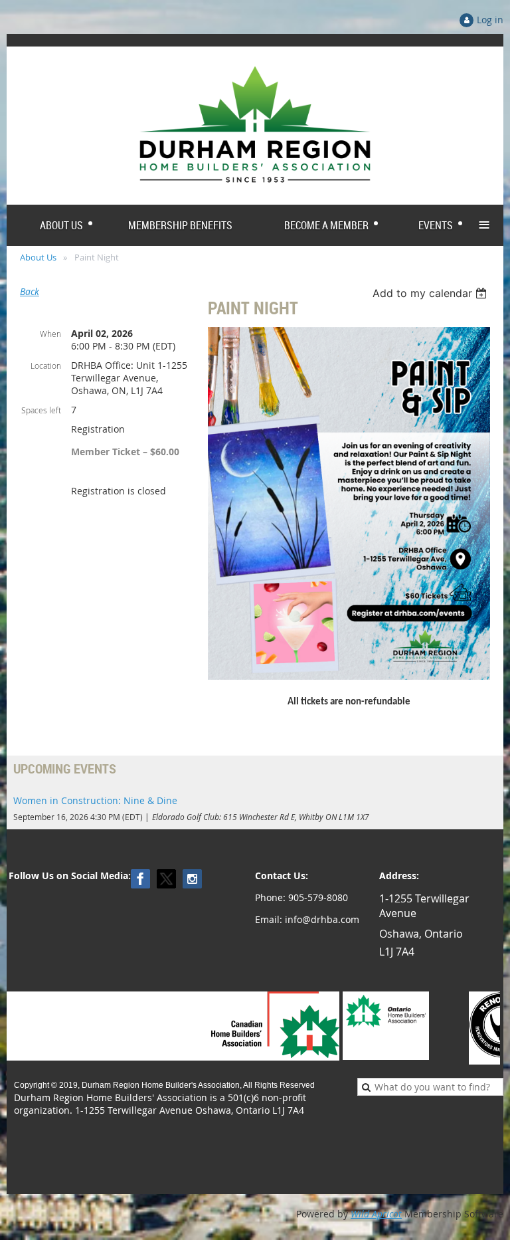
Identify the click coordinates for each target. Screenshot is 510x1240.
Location (46, 365)
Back (29, 291)
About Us (38, 257)
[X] (166, 878)
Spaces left (41, 410)
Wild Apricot (376, 1213)
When (50, 333)
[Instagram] (192, 878)
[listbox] (431, 293)
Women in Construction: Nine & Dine (95, 800)
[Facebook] (140, 878)
